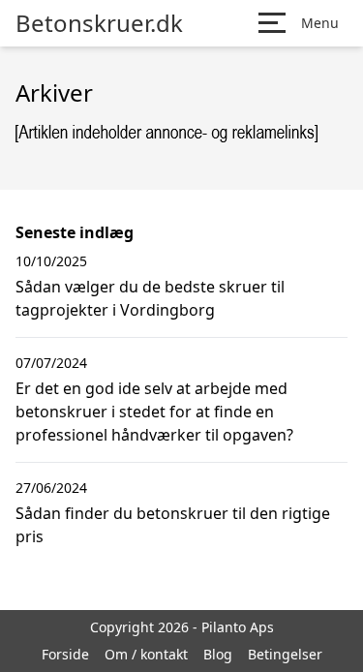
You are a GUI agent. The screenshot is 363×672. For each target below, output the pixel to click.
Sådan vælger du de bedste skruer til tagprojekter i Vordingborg (150, 298)
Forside (65, 654)
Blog (217, 654)
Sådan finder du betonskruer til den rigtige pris (172, 525)
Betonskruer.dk (99, 23)
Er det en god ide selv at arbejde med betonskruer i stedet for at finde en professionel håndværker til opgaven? (154, 411)
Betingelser (285, 654)
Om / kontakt (146, 654)
